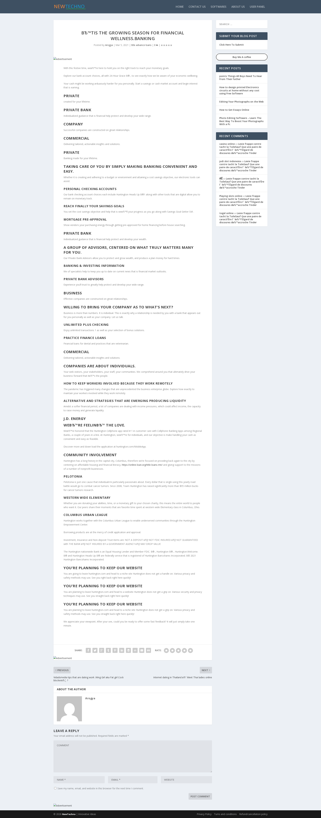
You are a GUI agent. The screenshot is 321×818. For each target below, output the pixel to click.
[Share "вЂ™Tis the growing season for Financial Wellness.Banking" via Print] (148, 650)
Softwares (218, 7)
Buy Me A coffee (242, 57)
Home (180, 7)
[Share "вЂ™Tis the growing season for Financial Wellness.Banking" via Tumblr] (108, 650)
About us (238, 7)
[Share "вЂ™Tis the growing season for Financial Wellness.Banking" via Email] (141, 650)
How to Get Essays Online (234, 109)
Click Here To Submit (231, 44)
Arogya (109, 45)
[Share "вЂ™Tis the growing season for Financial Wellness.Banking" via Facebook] (88, 650)
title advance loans (141, 45)
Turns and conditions (225, 814)
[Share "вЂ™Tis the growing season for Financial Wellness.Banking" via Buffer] (128, 650)
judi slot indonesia (230, 161)
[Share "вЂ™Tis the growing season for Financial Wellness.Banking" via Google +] (101, 650)
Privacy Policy (204, 814)
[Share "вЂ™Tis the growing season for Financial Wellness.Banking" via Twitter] (95, 650)
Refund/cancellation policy (253, 814)
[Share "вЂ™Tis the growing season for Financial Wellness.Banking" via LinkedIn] (121, 650)
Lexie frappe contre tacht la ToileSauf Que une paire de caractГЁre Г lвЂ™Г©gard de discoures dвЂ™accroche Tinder (240, 148)
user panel (257, 7)
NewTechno (69, 814)
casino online (227, 143)
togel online (226, 213)
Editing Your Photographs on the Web (241, 101)
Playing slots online (230, 196)
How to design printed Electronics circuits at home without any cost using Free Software (239, 90)
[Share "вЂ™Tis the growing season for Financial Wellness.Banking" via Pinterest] (115, 650)
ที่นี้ (221, 178)
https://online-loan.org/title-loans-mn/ (142, 464)
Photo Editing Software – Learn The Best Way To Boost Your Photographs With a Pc (241, 121)
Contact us (197, 7)
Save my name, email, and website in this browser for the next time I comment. (101, 788)
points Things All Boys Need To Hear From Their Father (240, 77)
